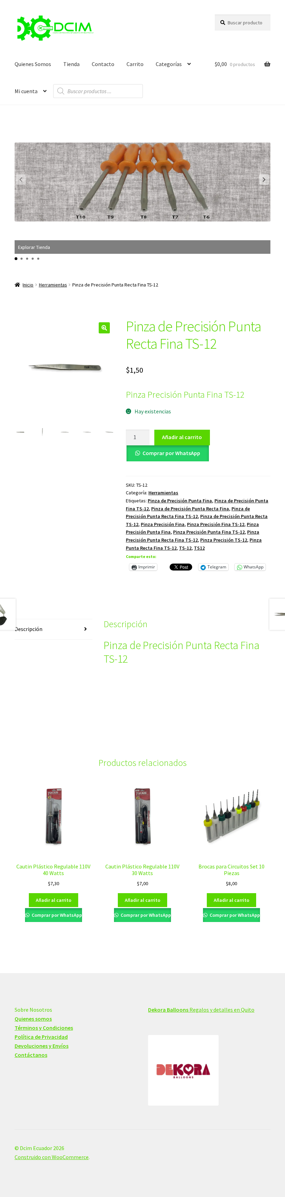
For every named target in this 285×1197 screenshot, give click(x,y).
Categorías (169, 63)
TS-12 (185, 548)
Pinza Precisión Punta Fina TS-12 (209, 532)
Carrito (135, 63)
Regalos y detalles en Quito (201, 1009)
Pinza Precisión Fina (163, 524)
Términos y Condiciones (44, 1027)
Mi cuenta (26, 91)
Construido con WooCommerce (52, 1157)
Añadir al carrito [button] (53, 900)
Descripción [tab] (28, 628)
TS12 (199, 548)
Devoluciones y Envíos (41, 1045)
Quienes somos (33, 1018)
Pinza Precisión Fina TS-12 (215, 524)
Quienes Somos (33, 63)
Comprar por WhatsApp (171, 453)
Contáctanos (31, 1054)
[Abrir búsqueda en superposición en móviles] (98, 91)
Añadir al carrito (182, 437)
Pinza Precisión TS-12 (223, 540)
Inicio (28, 285)
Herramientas (53, 285)
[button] (264, 179)
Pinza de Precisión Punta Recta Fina (190, 509)
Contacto (103, 63)
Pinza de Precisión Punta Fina (180, 501)
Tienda (71, 63)
